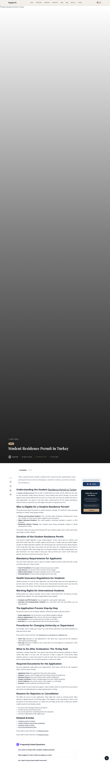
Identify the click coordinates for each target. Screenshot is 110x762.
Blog (67, 2)
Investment (55, 2)
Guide (11, 443)
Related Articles (43, 731)
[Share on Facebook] (10, 481)
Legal (61, 2)
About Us (73, 2)
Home (31, 2)
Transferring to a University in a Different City (52, 635)
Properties (46, 2)
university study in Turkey (26, 725)
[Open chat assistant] (107, 758)
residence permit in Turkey (26, 721)
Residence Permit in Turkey (62, 489)
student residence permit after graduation (31, 723)
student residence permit (26, 493)
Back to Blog (14, 439)
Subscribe (91, 510)
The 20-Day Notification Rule (27, 727)
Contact (80, 2)
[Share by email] (10, 494)
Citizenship (39, 2)
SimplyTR (12, 2)
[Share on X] (10, 486)
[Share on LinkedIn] (10, 490)
